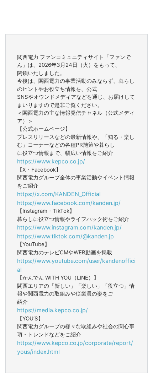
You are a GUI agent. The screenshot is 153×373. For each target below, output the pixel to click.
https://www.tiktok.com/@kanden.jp (65, 236)
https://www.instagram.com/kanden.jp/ (69, 227)
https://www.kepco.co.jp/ (51, 161)
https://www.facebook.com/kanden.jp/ (69, 202)
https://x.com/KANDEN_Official (59, 194)
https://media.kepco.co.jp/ (52, 310)
